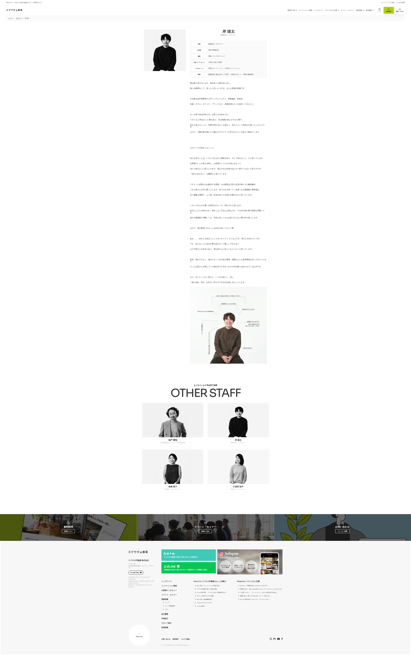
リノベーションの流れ (388, 2)
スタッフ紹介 (166, 623)
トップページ (166, 581)
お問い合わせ (165, 639)
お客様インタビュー (169, 590)
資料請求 (176, 639)
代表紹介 (164, 618)
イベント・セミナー (169, 595)
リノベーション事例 (169, 586)
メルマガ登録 (185, 639)
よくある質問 (400, 2)
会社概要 (164, 614)
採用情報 (164, 627)
